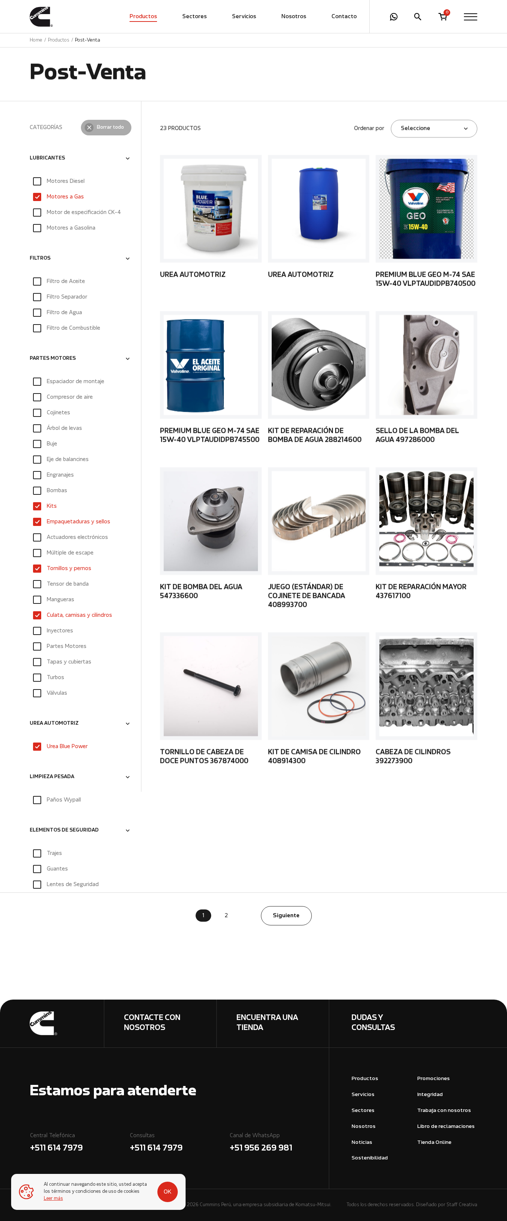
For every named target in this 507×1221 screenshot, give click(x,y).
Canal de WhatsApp (261, 1142)
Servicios (244, 16)
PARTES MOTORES (53, 358)
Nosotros (293, 16)
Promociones (433, 1078)
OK (167, 1192)
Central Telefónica (56, 1142)
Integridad (430, 1094)
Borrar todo (110, 127)
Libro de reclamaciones (446, 1126)
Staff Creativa (462, 1204)
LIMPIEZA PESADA (52, 777)
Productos (143, 16)
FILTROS (40, 258)
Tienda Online (434, 1142)
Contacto (344, 16)
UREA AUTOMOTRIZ (54, 724)
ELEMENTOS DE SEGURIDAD (64, 831)
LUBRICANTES (47, 158)
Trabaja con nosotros (444, 1110)
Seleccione (415, 128)
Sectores (194, 16)
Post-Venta (87, 40)
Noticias (361, 1142)
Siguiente (286, 915)
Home (36, 40)
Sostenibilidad (369, 1158)
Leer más (53, 1199)
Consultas (156, 1142)
